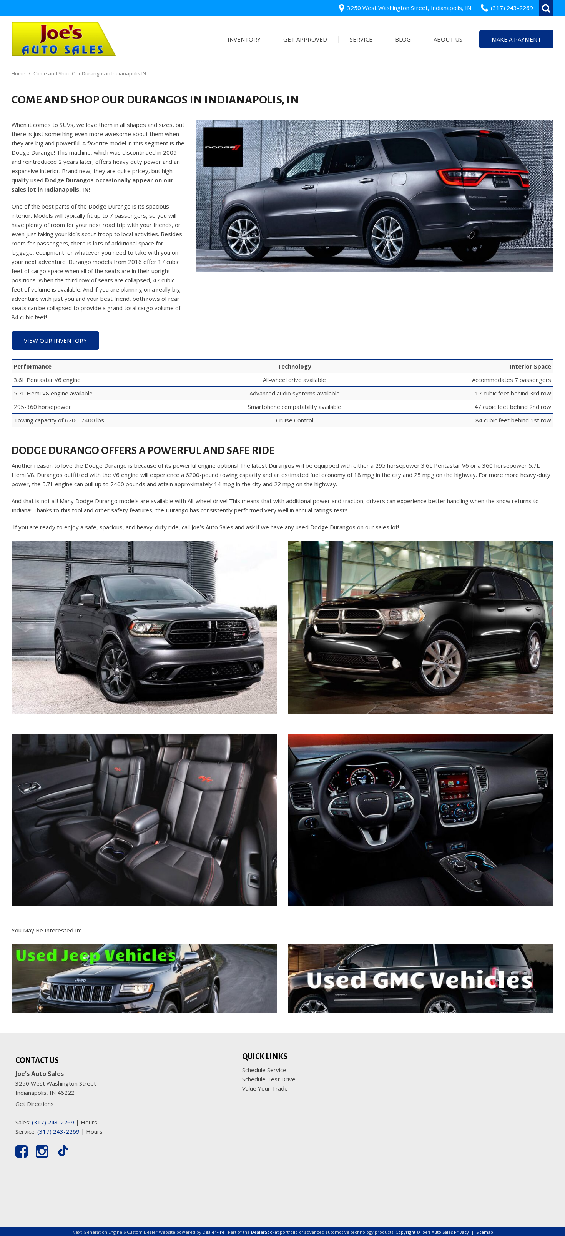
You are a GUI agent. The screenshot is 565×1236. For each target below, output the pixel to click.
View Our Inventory (55, 340)
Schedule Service (264, 1070)
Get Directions (34, 1104)
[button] (546, 8)
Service (361, 39)
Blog (403, 39)
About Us (448, 39)
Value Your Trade (265, 1088)
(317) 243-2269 (53, 1122)
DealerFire (213, 1232)
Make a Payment (516, 39)
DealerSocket (265, 1232)
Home (19, 73)
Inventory (244, 39)
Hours (89, 1122)
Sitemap (484, 1232)
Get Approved (305, 39)
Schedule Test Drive (269, 1079)
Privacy (461, 1232)
